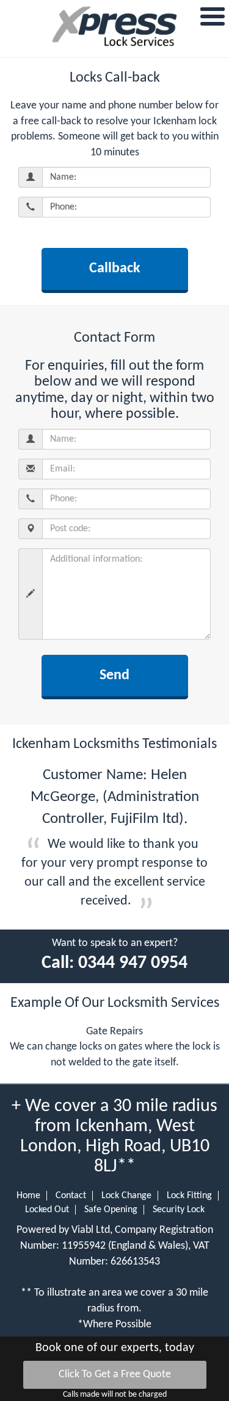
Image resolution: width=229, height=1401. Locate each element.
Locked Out (47, 1210)
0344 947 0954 (132, 963)
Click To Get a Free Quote (115, 1374)
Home (28, 1196)
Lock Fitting (189, 1196)
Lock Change (126, 1196)
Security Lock (179, 1210)
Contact (71, 1196)
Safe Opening (110, 1210)
